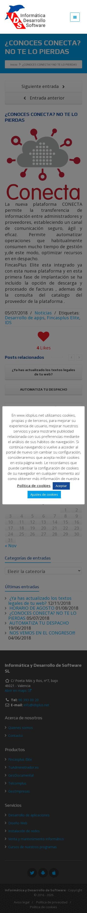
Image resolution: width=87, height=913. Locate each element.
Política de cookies (34, 485)
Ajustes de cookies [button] (44, 494)
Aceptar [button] (61, 486)
